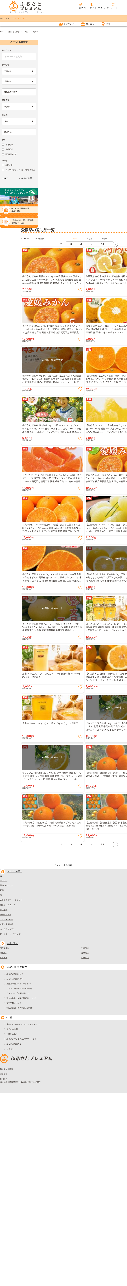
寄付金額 (5, 65)
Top (1, 32)
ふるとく (10, 1049)
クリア (5, 178)
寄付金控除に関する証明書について (21, 998)
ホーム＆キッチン (7, 929)
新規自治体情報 (6, 1069)
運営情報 (3, 1074)
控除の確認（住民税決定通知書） (20, 1008)
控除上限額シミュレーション (19, 984)
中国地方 (85, 957)
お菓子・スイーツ (7, 905)
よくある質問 (12, 1029)
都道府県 (5, 100)
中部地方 (85, 948)
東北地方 (3, 953)
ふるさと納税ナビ (14, 1044)
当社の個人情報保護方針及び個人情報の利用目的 (20, 1082)
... (91, 243)
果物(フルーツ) (6, 885)
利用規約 (3, 1079)
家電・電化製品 (6, 924)
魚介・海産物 (5, 914)
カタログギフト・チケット (11, 900)
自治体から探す (14, 32)
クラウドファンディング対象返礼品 (20, 170)
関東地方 (3, 957)
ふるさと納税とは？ (15, 974)
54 (102, 244)
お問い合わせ (12, 1034)
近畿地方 (85, 953)
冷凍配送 (9, 145)
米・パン (3, 880)
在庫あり (9, 165)
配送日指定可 (11, 154)
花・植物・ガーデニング (10, 934)
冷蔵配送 (9, 149)
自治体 (4, 115)
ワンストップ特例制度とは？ (19, 993)
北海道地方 (4, 948)
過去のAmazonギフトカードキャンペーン (24, 1024)
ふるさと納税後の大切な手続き (20, 988)
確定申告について (14, 1003)
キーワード (6, 50)
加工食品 (3, 910)
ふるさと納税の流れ (15, 979)
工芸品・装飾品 (6, 919)
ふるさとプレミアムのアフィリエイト (22, 1039)
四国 (26, 32)
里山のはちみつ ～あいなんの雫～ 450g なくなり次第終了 (50, 723)
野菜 (2, 890)
